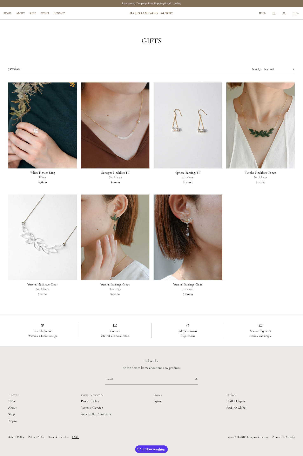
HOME (7, 13)
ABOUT (20, 13)
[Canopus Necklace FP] (115, 125)
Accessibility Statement (96, 414)
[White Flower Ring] (42, 125)
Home (12, 401)
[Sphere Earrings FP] (188, 125)
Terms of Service (92, 408)
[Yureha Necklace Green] (260, 125)
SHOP (32, 13)
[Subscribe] (192, 379)
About (12, 408)
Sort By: (256, 69)
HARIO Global (236, 408)
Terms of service (58, 437)
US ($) (262, 13)
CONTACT (59, 13)
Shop (11, 414)
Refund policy (16, 437)
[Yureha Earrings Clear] (188, 238)
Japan (157, 401)
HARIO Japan (235, 401)
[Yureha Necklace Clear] (42, 238)
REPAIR (45, 13)
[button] (274, 13)
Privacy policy (36, 437)
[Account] (284, 13)
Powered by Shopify (283, 437)
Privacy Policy (90, 401)
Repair (12, 421)
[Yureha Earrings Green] (115, 238)
